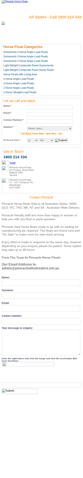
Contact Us (31, 468)
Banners (48, 472)
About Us (18, 468)
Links (39, 472)
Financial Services (16, 472)
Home (7, 468)
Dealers (44, 468)
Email (12, 162)
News (31, 472)
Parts (53, 468)
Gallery (59, 472)
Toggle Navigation (72, 5)
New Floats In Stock (69, 468)
